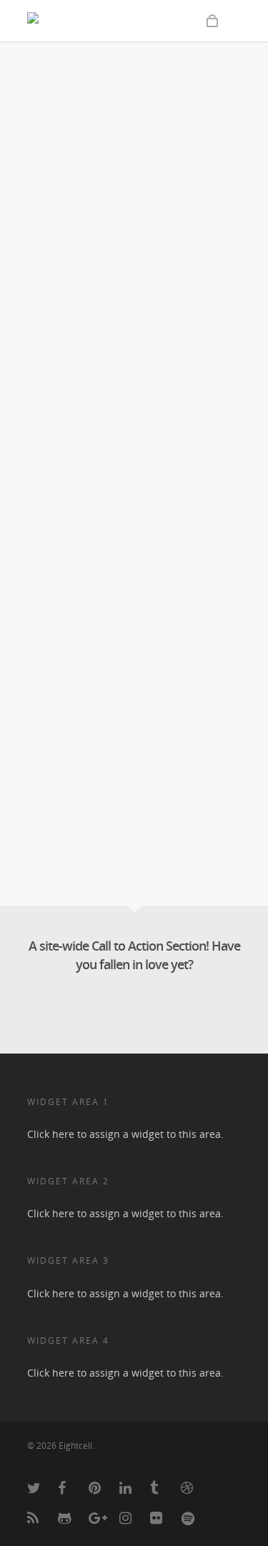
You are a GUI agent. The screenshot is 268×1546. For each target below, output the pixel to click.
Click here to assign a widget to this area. (125, 1134)
